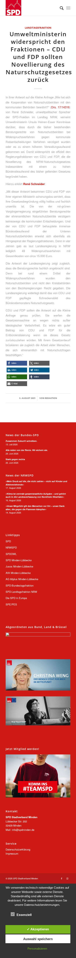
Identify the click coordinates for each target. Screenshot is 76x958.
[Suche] (60, 8)
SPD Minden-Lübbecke (19, 560)
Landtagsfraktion (38, 27)
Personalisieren (37, 948)
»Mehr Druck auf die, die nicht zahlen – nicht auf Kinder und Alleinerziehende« (36, 483)
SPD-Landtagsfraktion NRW (21, 592)
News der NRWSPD (20, 475)
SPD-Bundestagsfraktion (20, 585)
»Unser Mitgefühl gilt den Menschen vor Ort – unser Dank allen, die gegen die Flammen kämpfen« (35, 508)
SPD (8, 541)
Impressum (12, 853)
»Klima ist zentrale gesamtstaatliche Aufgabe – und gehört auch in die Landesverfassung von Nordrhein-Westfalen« (36, 495)
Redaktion (51, 398)
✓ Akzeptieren (38, 929)
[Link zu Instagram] (67, 878)
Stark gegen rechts (15, 459)
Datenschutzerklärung (18, 849)
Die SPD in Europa (16, 598)
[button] (17, 363)
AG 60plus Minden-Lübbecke (22, 579)
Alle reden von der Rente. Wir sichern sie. (27, 450)
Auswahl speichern (38, 939)
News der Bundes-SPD (22, 435)
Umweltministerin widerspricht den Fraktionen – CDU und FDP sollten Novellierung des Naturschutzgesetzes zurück (39, 57)
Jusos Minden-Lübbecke (19, 566)
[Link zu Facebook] (62, 878)
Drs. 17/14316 (60, 107)
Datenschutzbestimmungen (41, 904)
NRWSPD (11, 547)
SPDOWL (11, 554)
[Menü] (68, 7)
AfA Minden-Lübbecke (18, 573)
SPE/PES (11, 604)
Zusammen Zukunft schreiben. (21, 440)
